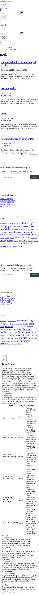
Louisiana (34, 238)
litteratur (25, 237)
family (3, 235)
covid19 (30, 229)
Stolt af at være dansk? (7, 201)
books (25, 226)
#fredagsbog (3, 223)
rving (4, 244)
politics (23, 240)
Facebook (27, 231)
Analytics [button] (5, 559)
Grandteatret (24, 234)
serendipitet (23, 243)
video (9, 246)
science (13, 244)
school (8, 244)
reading (30, 241)
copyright (23, 229)
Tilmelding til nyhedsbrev (13, 49)
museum (16, 241)
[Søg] (1, 10)
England (17, 232)
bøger (31, 226)
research (36, 241)
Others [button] (4, 583)
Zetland (20, 246)
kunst (17, 237)
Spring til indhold (6, 1)
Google (14, 235)
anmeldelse (12, 223)
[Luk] (3, 17)
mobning (10, 241)
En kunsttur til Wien (7, 203)
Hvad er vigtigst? (6, 206)
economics (10, 232)
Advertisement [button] (7, 571)
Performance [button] (6, 547)
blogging (4, 226)
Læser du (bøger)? (6, 199)
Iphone (2, 238)
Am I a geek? (8, 88)
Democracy (3, 232)
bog (11, 226)
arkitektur (21, 223)
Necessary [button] (5, 391)
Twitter (3, 246)
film (9, 234)
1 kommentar (5, 146)
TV (31, 244)
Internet (34, 234)
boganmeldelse (18, 226)
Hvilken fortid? (5, 204)
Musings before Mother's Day (17, 138)
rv (0, 244)
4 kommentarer (6, 95)
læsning (3, 241)
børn (2, 229)
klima (7, 238)
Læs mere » (25, 78)
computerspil (17, 229)
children (9, 229)
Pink (3, 113)
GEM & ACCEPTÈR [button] (9, 593)
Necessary (8, 394)
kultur (12, 238)
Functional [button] (5, 535)
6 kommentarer (6, 120)
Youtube (14, 246)
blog (30, 223)
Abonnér (34, 177)
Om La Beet (9, 47)
